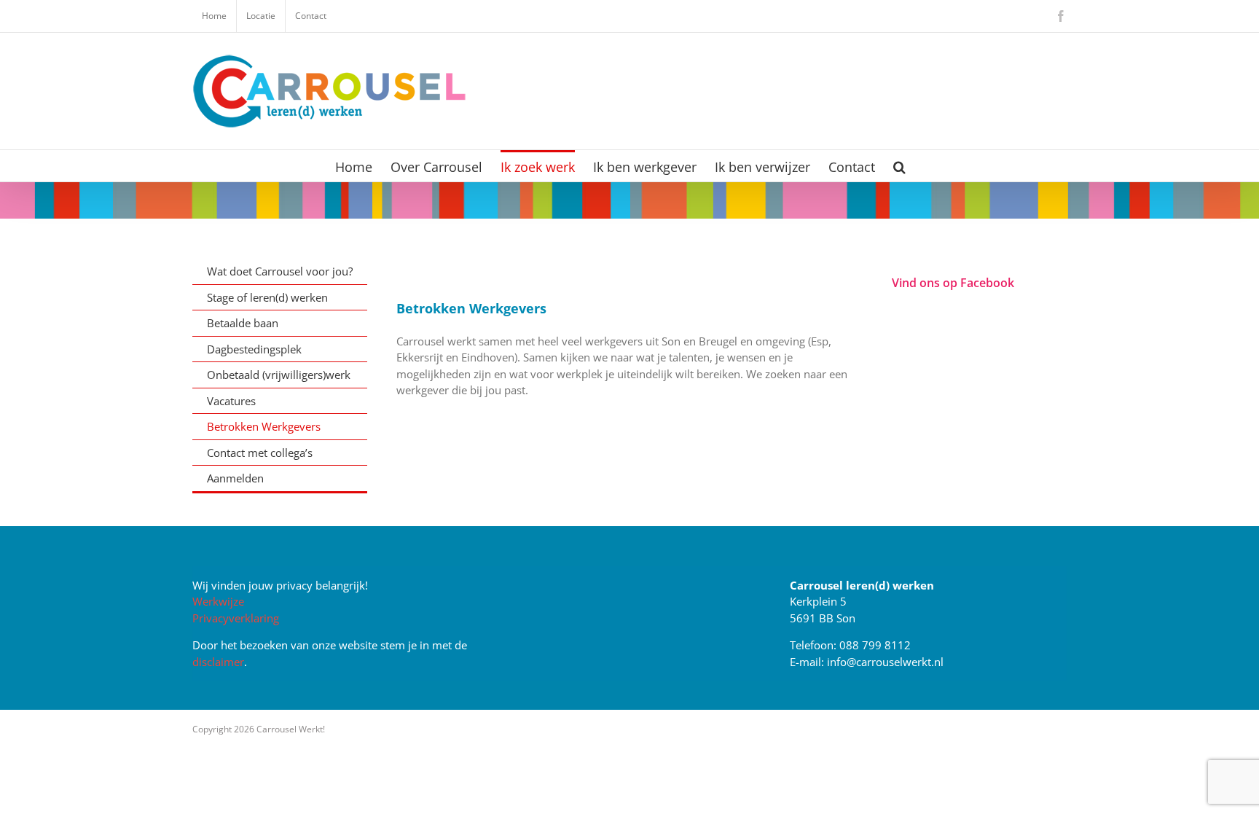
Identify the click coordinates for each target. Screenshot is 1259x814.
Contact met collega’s (260, 452)
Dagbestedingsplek (254, 349)
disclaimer (218, 661)
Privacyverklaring (235, 618)
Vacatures (231, 401)
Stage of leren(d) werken (267, 297)
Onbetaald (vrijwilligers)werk (278, 374)
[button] (899, 165)
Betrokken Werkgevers (264, 426)
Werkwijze (218, 601)
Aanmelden (235, 478)
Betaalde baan (242, 323)
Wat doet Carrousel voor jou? (280, 271)
